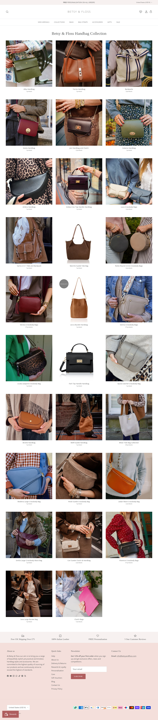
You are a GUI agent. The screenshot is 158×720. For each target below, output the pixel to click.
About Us (55, 660)
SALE (118, 22)
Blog (53, 681)
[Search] (7, 11)
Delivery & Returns (58, 663)
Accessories (97, 22)
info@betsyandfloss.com (126, 656)
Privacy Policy (56, 689)
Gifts (109, 22)
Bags (71, 22)
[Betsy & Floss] (79, 11)
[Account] (146, 11)
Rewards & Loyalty (58, 667)
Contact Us (55, 685)
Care (53, 674)
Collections (59, 22)
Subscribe (78, 676)
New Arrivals (43, 22)
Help (53, 656)
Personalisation (57, 670)
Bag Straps (83, 22)
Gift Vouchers (56, 678)
